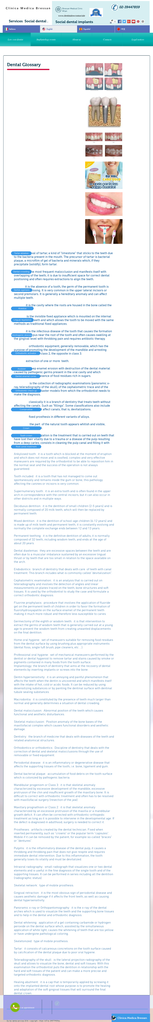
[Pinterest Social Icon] (138, 21)
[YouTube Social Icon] (133, 21)
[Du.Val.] (115, 21)
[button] (46, 39)
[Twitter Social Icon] (124, 21)
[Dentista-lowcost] (119, 21)
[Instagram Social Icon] (142, 21)
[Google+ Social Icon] (129, 21)
